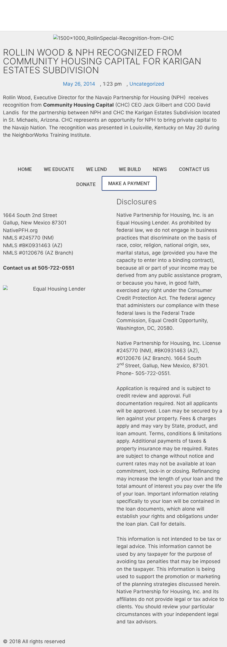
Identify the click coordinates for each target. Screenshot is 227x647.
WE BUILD (130, 169)
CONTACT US (194, 169)
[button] (151, 15)
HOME (25, 169)
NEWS (160, 169)
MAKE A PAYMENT (129, 183)
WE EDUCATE (59, 169)
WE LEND (96, 169)
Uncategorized (146, 84)
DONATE (86, 184)
